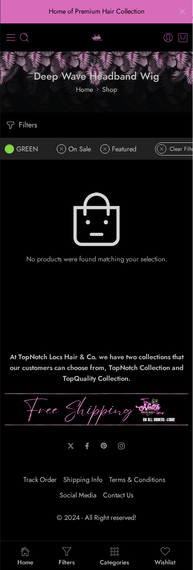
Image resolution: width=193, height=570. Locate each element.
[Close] (182, 11)
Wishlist (165, 561)
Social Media (77, 495)
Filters (26, 124)
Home (84, 89)
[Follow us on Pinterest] (104, 446)
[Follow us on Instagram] (121, 446)
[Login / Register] (168, 37)
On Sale (79, 149)
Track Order (40, 479)
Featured (124, 149)
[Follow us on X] (70, 446)
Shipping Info (83, 479)
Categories (114, 561)
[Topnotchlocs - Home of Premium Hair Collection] (97, 38)
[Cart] (183, 37)
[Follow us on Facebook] (87, 446)
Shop (109, 89)
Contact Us (118, 495)
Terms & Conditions (137, 479)
